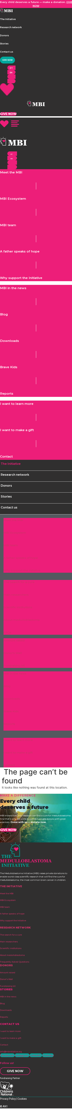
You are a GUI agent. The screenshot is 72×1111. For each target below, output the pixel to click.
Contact (9, 765)
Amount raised (14, 640)
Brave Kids (11, 711)
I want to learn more (18, 740)
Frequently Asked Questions (14, 962)
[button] (8, 19)
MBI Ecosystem (15, 532)
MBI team (11, 545)
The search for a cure (19, 582)
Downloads (12, 698)
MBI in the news (15, 673)
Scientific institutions (18, 607)
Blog (7, 686)
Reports (9, 724)
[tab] (36, 465)
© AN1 (4, 1106)
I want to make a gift (18, 752)
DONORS (6, 965)
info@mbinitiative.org (11, 1051)
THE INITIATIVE (11, 886)
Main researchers (16, 594)
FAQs (7, 632)
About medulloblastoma (22, 620)
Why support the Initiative (22, 570)
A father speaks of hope (21, 558)
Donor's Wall (13, 653)
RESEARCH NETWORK (15, 927)
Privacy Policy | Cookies (13, 1098)
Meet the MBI (13, 520)
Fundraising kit (14, 665)
